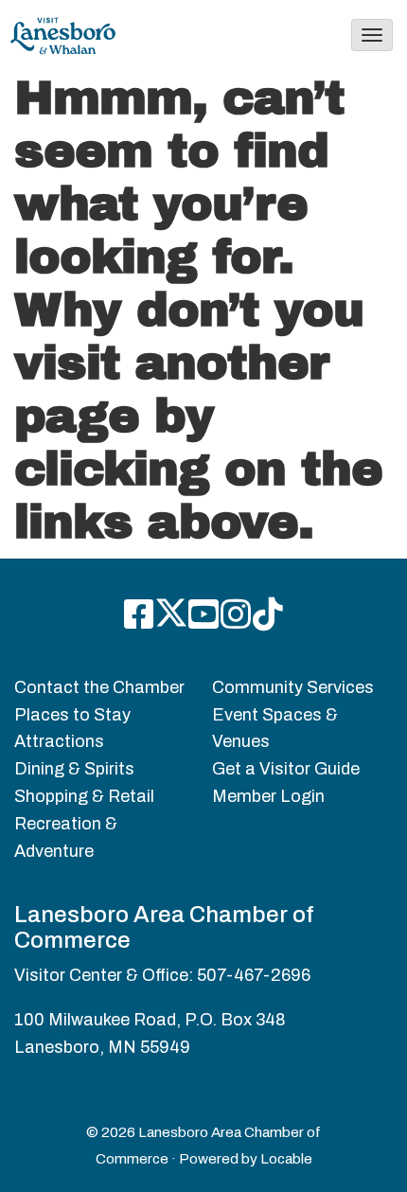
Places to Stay (72, 714)
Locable (286, 1158)
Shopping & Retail (84, 796)
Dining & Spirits (74, 768)
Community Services (293, 687)
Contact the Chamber (99, 687)
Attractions (59, 741)
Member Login (268, 796)
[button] (372, 35)
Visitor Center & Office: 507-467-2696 (162, 975)
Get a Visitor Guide (286, 768)
